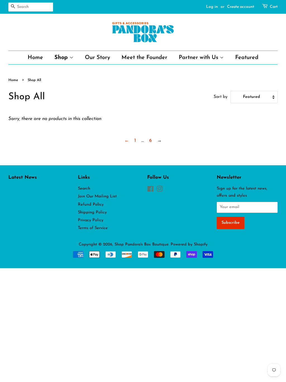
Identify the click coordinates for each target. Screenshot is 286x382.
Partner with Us (199, 57)
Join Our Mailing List (97, 196)
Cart (274, 7)
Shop (62, 57)
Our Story (97, 57)
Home (35, 57)
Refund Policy (91, 204)
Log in (212, 7)
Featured (246, 57)
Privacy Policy (90, 220)
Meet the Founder (144, 57)
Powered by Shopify (189, 244)
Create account (240, 7)
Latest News (22, 177)
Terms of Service (93, 228)
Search (84, 189)
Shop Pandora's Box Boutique (142, 244)
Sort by (221, 97)
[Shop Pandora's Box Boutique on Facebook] (150, 190)
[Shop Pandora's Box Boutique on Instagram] (159, 190)
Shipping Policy (92, 212)
